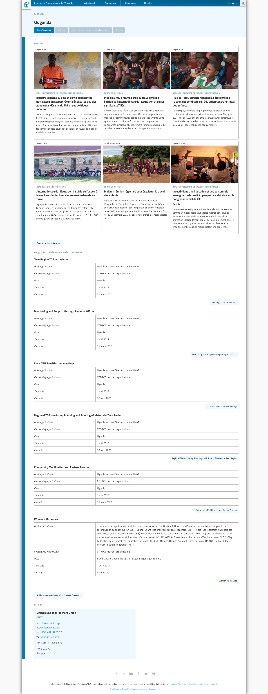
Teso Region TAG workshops (224, 302)
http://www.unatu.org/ (48, 623)
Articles (61, 30)
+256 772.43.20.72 (50, 637)
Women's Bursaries (228, 580)
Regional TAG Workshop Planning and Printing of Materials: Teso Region (204, 458)
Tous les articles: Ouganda (48, 242)
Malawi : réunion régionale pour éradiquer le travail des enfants (136, 181)
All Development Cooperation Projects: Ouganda (58, 595)
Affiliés (119, 30)
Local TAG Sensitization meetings (222, 406)
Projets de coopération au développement (90, 30)
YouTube (131, 674)
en (229, 3)
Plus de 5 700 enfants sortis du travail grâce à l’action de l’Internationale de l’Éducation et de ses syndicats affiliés (136, 89)
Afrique (39, 13)
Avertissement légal (119, 688)
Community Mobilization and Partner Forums (216, 510)
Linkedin (153, 674)
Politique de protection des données (144, 688)
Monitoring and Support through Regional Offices (214, 354)
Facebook (116, 674)
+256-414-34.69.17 (51, 632)
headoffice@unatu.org (48, 627)
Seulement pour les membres (243, 3)
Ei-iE (26, 5)
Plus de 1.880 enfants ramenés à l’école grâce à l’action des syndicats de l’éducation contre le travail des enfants (204, 87)
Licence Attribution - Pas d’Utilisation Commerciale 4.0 (195, 684)
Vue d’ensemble (44, 30)
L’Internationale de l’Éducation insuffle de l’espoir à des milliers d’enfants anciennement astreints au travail (67, 181)
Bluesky (146, 674)
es (237, 3)
